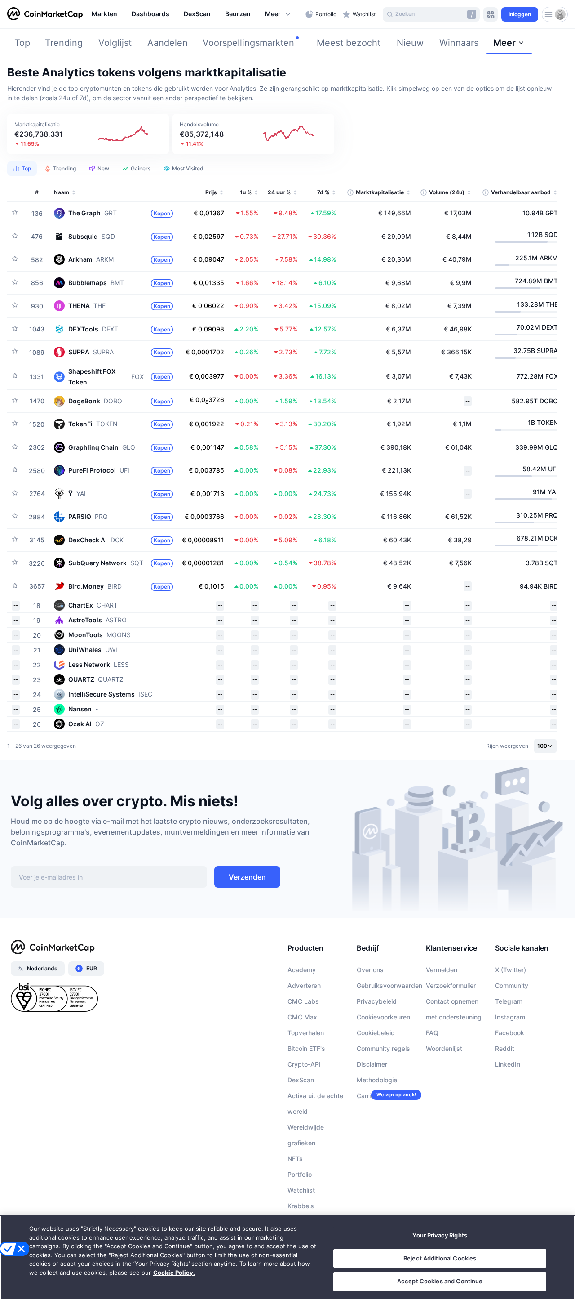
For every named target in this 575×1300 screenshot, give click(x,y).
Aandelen (167, 42)
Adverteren (304, 985)
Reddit (504, 1048)
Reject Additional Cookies (439, 1258)
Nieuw (410, 42)
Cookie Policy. (174, 1272)
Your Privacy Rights (439, 1235)
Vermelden (441, 970)
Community (511, 985)
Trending (64, 42)
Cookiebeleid (376, 1032)
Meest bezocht (348, 42)
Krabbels (301, 1206)
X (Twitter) (510, 970)
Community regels (383, 1048)
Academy (302, 970)
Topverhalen (306, 1032)
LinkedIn (507, 1064)
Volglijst (115, 42)
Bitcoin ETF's (306, 1048)
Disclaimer (372, 1064)
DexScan (301, 1080)
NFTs (295, 1158)
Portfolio (300, 1174)
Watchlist (301, 1190)
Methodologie (377, 1080)
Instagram (510, 1017)
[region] (196, 14)
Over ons (370, 970)
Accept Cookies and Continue (440, 1281)
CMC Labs (303, 1001)
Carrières (370, 1095)
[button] (278, 14)
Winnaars (458, 42)
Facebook (509, 1032)
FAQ (432, 1032)
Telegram (508, 1001)
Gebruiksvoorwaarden (389, 985)
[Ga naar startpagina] (45, 14)
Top (22, 42)
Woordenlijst (444, 1048)
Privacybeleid (377, 1001)
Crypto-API (304, 1064)
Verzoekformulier (451, 985)
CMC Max (302, 1017)
